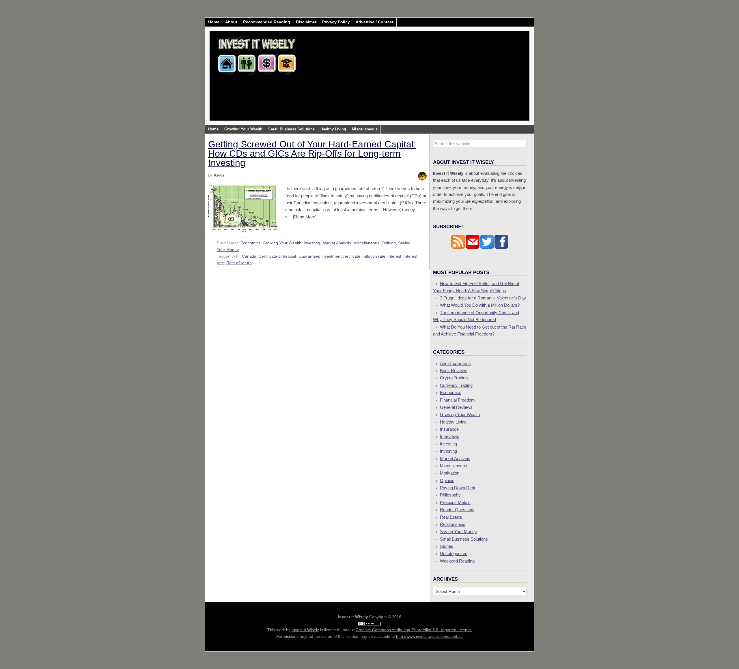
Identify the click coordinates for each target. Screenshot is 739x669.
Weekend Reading (457, 561)
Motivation (449, 473)
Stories (446, 546)
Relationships (452, 524)
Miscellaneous (366, 243)
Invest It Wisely (257, 53)
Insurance (449, 429)
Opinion (389, 243)
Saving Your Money (458, 531)
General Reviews (456, 407)
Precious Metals (455, 502)
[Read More (304, 216)
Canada (249, 256)
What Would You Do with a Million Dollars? (480, 305)
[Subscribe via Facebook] (501, 247)
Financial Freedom (457, 400)
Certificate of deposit (277, 256)
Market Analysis (336, 243)
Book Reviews (453, 370)
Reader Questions (457, 509)
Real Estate (451, 517)
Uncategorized (453, 553)
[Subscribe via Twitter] (487, 247)
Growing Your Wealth (282, 243)
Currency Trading (456, 385)
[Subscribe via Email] (472, 247)
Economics (250, 243)
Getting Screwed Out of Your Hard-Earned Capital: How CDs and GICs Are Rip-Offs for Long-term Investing (312, 153)
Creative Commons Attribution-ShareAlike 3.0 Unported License (414, 629)
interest (394, 256)
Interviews (449, 436)
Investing (312, 243)
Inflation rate (374, 256)
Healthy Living (453, 421)
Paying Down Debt (457, 487)
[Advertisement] (403, 80)
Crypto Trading (454, 377)
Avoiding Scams (455, 363)
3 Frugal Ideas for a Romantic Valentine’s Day (483, 297)
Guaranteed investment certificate (329, 256)
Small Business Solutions (464, 539)
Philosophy (450, 494)
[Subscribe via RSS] (458, 247)
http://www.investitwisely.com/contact (429, 636)
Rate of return (239, 263)
